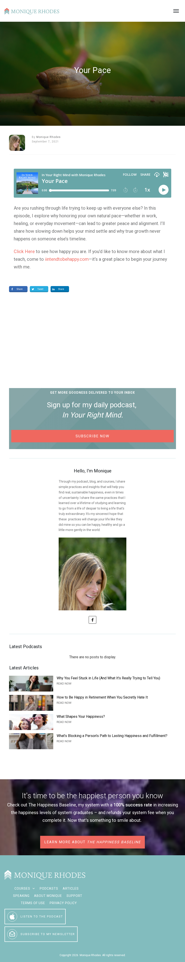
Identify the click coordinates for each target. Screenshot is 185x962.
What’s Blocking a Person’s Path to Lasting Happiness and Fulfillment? (92, 741)
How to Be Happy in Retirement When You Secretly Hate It (92, 703)
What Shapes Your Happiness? (92, 722)
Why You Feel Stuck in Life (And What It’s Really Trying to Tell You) (92, 684)
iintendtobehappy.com (67, 259)
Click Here (24, 251)
